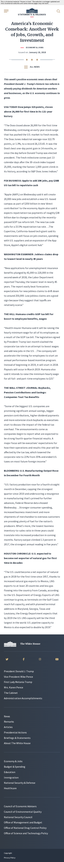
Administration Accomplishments (23, 698)
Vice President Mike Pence (18, 676)
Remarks (9, 721)
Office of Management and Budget (23, 822)
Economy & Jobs (34, 47)
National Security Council (18, 817)
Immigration (11, 777)
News (7, 716)
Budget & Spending (14, 766)
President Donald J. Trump (19, 671)
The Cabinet (11, 692)
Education (9, 772)
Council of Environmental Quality (23, 811)
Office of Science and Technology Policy (26, 833)
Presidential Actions (15, 732)
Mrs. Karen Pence (13, 687)
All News (34, 66)
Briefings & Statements (17, 737)
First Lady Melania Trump (18, 682)
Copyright (8, 853)
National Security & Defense (19, 782)
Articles (8, 727)
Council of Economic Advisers (20, 806)
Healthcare (10, 788)
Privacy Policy (9, 857)
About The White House (17, 743)
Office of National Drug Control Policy (25, 827)
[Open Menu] (6, 11)
